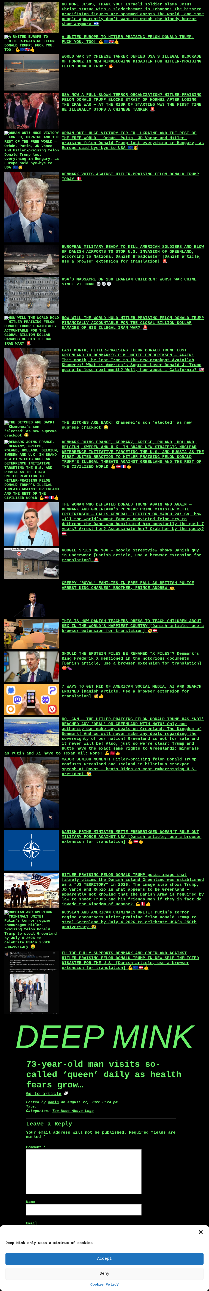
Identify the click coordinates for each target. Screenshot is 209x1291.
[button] (201, 1232)
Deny (104, 1273)
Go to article (44, 1094)
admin (53, 1102)
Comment (36, 1147)
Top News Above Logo (73, 1111)
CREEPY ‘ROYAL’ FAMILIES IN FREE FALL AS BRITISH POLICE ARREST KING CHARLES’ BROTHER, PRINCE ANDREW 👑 (128, 585)
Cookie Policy (104, 1285)
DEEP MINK (104, 1036)
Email (31, 1223)
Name (30, 1202)
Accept (104, 1258)
